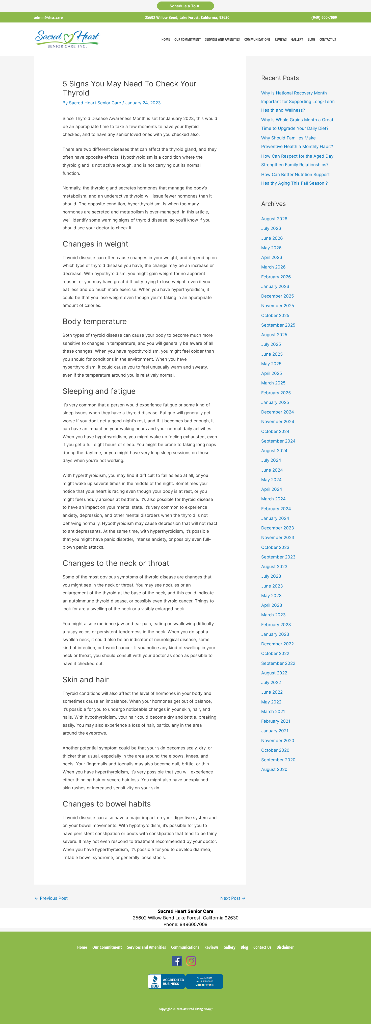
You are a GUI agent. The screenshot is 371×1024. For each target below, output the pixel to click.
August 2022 (274, 672)
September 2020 (278, 759)
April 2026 (271, 257)
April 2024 (271, 489)
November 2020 (277, 740)
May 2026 (271, 247)
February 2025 (276, 392)
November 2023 (277, 537)
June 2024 (272, 470)
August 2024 (274, 450)
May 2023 (271, 595)
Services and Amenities (146, 947)
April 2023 (271, 605)
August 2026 (274, 218)
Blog (244, 947)
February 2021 (275, 721)
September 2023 (278, 556)
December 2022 (277, 643)
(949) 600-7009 (324, 17)
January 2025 (275, 402)
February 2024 (276, 508)
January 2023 (275, 634)
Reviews (211, 947)
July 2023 (271, 576)
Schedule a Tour (185, 6)
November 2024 (277, 421)
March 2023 (273, 614)
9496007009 (193, 924)
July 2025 (271, 344)
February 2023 (276, 624)
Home (82, 947)
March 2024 (273, 498)
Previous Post (51, 898)
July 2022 (271, 682)
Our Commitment (107, 947)
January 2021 (274, 730)
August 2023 (274, 566)
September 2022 (278, 663)
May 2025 (271, 363)
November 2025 (277, 305)
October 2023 (275, 547)
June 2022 (272, 692)
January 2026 (275, 286)
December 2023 (277, 527)
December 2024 (277, 412)
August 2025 (274, 334)
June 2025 (272, 354)
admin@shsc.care (48, 17)
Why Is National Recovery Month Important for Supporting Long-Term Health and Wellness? (298, 101)
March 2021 (273, 711)
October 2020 (275, 750)
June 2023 (272, 586)
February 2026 (276, 276)
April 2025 (271, 373)
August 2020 (274, 769)
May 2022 (271, 701)
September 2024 (278, 441)
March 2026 (273, 267)
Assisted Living (197, 1009)
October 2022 (275, 653)
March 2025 (273, 382)
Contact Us (262, 947)
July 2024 (271, 460)
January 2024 (275, 518)
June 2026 (272, 238)
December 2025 (277, 296)
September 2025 (278, 325)
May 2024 (271, 479)
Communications (185, 947)
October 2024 (275, 431)
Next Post (233, 898)
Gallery (229, 947)
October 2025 (275, 315)
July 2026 (271, 228)
